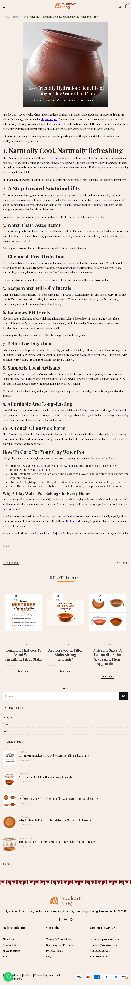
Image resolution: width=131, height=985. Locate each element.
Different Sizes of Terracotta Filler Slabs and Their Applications (107, 657)
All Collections (11, 951)
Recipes (7, 717)
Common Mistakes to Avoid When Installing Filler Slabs (23, 654)
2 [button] (67, 688)
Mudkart (28, 975)
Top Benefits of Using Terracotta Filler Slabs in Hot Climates (57, 842)
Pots (5, 731)
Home (6, 16)
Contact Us (10, 945)
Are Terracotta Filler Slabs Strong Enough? (65, 654)
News (16, 16)
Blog (5, 956)
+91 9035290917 (99, 956)
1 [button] (64, 688)
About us (8, 939)
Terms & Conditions (58, 939)
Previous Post (11, 562)
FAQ (48, 956)
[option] (24, 628)
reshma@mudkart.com (104, 945)
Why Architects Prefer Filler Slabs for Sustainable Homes (55, 820)
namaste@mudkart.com (105, 939)
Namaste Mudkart (46, 100)
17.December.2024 (69, 100)
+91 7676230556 (100, 951)
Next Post (122, 562)
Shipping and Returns (59, 945)
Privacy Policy (54, 951)
